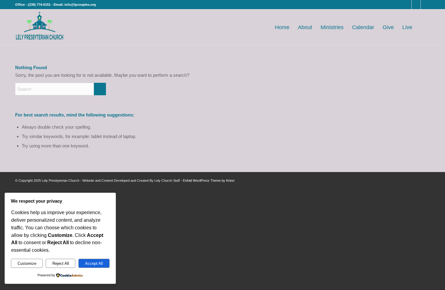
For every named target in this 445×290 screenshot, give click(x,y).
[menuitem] (282, 27)
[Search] (423, 27)
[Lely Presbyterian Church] (39, 27)
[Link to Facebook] (407, 4)
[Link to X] (416, 4)
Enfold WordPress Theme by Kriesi (208, 180)
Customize (27, 263)
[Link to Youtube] (425, 4)
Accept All (94, 263)
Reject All (60, 263)
